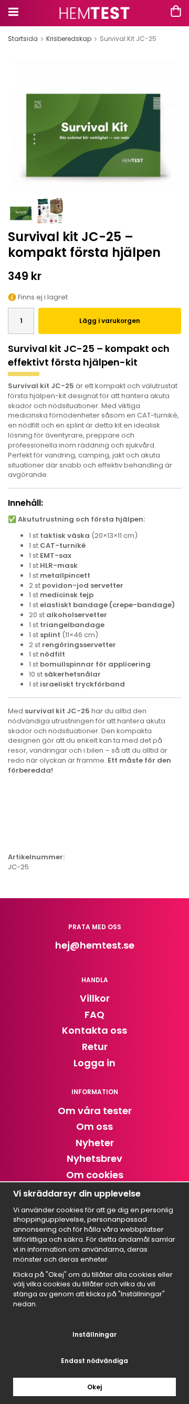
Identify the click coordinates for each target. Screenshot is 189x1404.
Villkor (95, 998)
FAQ (94, 1014)
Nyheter (95, 1142)
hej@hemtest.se (94, 945)
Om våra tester (95, 1110)
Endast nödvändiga (94, 1360)
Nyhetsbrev (94, 1158)
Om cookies (94, 1174)
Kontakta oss (94, 1030)
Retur (95, 1046)
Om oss (94, 1126)
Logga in (95, 1062)
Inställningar (94, 1334)
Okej (94, 1386)
